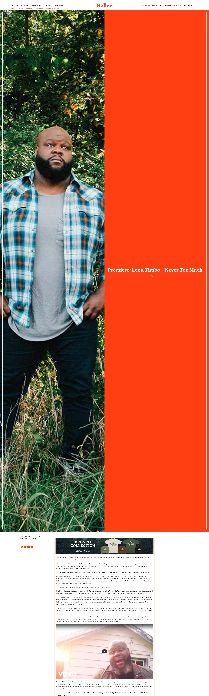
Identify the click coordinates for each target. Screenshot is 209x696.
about (171, 5)
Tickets (158, 5)
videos (165, 5)
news (12, 5)
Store (31, 5)
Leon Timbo (68, 557)
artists (178, 5)
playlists (38, 5)
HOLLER (13, 8)
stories (60, 5)
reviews (47, 5)
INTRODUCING (29, 8)
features (144, 5)
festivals (24, 5)
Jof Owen (156, 275)
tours (151, 5)
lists (18, 5)
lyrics (53, 5)
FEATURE (20, 8)
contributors (188, 5)
